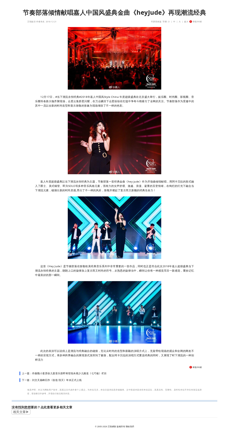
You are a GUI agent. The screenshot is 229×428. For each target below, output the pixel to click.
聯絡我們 (130, 426)
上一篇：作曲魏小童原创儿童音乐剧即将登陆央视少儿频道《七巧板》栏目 (64, 373)
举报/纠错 (197, 21)
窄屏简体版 (156, 21)
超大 (186, 21)
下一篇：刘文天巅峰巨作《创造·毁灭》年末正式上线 (52, 380)
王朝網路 (112, 426)
